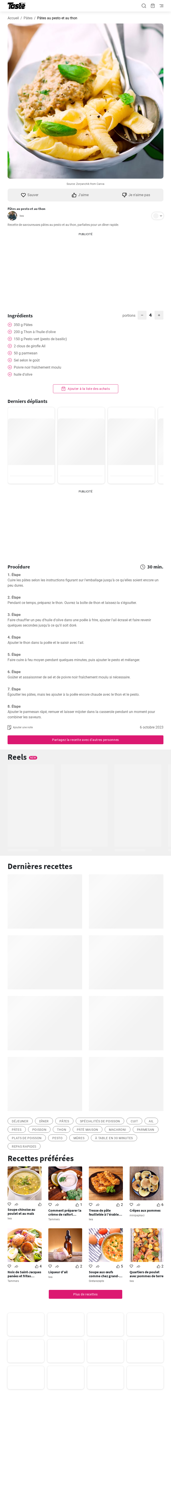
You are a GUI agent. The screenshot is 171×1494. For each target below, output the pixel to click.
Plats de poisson (27, 1138)
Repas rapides (24, 1146)
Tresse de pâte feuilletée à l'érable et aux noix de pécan (105, 1212)
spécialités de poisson (100, 1121)
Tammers (54, 1219)
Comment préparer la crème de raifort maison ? (64, 1212)
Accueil (13, 18)
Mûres (79, 1138)
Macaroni (117, 1129)
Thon (61, 1129)
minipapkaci (137, 1215)
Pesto (57, 1138)
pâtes (64, 1121)
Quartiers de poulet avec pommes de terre (146, 1274)
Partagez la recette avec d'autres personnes (85, 740)
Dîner (44, 1121)
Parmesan (146, 1129)
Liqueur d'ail (58, 1272)
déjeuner (20, 1121)
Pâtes (28, 18)
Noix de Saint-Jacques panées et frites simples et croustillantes (24, 1274)
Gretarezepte (96, 1281)
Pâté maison (87, 1129)
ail (151, 1121)
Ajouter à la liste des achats (88, 389)
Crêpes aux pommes (145, 1210)
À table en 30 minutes (114, 1138)
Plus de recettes (85, 1294)
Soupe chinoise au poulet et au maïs (21, 1211)
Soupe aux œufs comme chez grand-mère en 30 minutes (104, 1274)
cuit (134, 1121)
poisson (39, 1129)
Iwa (22, 215)
